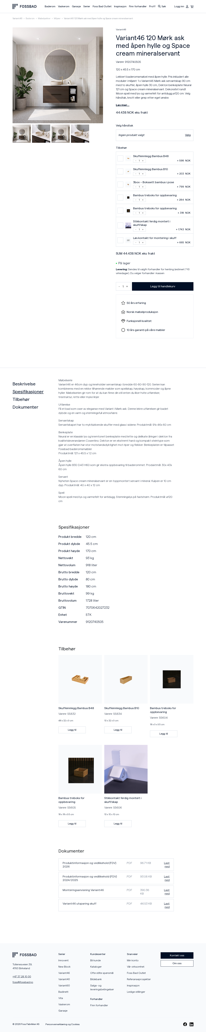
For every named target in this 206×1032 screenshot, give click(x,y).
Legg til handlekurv (162, 286)
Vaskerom (63, 6)
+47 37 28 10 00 (22, 976)
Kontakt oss (177, 955)
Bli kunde (95, 960)
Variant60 (64, 985)
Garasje (76, 6)
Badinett (63, 992)
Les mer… (122, 105)
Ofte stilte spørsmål (101, 973)
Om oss (177, 963)
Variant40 (64, 979)
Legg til (72, 730)
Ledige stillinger (136, 992)
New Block (64, 966)
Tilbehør (21, 399)
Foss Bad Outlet (102, 6)
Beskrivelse (24, 384)
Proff (152, 6)
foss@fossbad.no (23, 982)
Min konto (133, 960)
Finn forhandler (138, 6)
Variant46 (17, 18)
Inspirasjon (120, 6)
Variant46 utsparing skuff (79, 903)
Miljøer (57, 18)
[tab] (34, 384)
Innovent (63, 960)
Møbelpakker (44, 18)
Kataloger (96, 966)
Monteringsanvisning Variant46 (83, 890)
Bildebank (96, 979)
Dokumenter (25, 407)
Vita (60, 998)
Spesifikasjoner (28, 391)
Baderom (50, 6)
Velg (188, 135)
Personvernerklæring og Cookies (63, 1024)
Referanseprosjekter (139, 979)
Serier (86, 6)
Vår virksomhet (135, 966)
